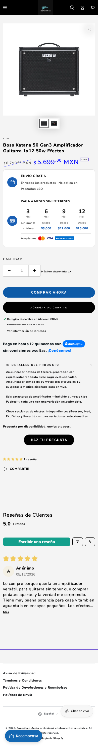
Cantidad (13, 259)
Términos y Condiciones (22, 680)
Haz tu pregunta (49, 440)
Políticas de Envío (17, 695)
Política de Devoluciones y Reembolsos (35, 687)
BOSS (6, 138)
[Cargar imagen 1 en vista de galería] (43, 123)
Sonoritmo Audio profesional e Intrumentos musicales (52, 728)
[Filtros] (77, 541)
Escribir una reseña (36, 542)
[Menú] (5, 7)
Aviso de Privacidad (19, 673)
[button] (72, 7)
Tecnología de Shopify (49, 738)
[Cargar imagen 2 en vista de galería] (54, 123)
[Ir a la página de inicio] (45, 7)
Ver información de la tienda (26, 331)
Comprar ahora (49, 292)
